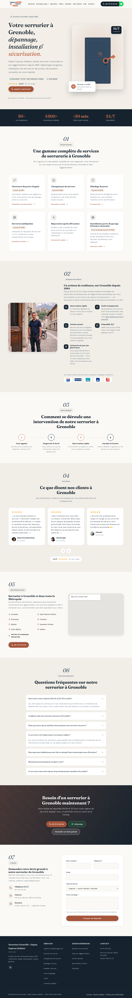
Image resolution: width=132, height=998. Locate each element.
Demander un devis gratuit (66, 832)
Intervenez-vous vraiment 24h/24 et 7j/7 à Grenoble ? (50, 698)
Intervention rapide (58, 240)
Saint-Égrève (16, 629)
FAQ (84, 4)
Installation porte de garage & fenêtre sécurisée (104, 225)
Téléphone (98, 861)
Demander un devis (58, 204)
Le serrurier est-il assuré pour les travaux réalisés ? (49, 735)
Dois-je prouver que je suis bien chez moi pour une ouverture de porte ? (57, 725)
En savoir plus (95, 204)
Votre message (72, 895)
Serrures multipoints (22, 224)
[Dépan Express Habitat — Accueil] (15, 4)
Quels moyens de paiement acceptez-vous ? (46, 762)
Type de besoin (71, 884)
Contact (91, 4)
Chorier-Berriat (77, 958)
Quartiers (53, 4)
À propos (89, 994)
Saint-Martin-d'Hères (48, 614)
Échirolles (15, 619)
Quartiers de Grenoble (80, 948)
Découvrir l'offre (96, 246)
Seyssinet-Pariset (46, 624)
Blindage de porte (99, 186)
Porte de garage (49, 973)
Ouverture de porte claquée (25, 186)
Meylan (14, 624)
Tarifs (46, 978)
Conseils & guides (50, 983)
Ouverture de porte (51, 953)
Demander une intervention (22, 204)
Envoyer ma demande (92, 918)
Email (68, 872)
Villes (61, 4)
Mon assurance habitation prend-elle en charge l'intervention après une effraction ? (62, 752)
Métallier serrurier (50, 968)
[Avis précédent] (63, 551)
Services (31, 4)
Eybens (42, 629)
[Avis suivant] (69, 551)
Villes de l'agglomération (81, 953)
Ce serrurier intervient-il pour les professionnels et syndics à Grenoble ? (58, 771)
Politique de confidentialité (115, 994)
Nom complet (72, 861)
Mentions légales (98, 994)
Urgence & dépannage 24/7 (53, 948)
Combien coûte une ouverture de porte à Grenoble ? (49, 716)
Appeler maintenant (22, 89)
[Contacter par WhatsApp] (121, 4)
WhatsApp (78, 824)
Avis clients (77, 4)
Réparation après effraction (65, 224)
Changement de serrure (63, 186)
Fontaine (43, 619)
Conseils (68, 4)
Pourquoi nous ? (42, 4)
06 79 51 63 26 (111, 4)
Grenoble (14, 614)
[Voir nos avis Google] (10, 967)
